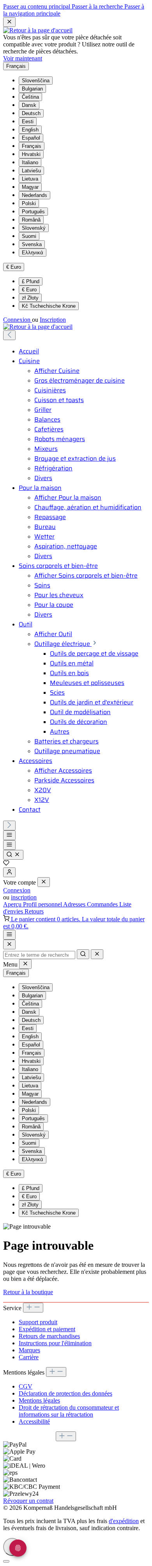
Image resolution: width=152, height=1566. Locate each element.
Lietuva (30, 179)
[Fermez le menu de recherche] (97, 954)
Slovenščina (35, 80)
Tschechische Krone (49, 306)
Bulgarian (32, 89)
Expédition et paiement (47, 1329)
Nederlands (34, 195)
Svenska (32, 244)
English (30, 130)
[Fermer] (6, 1561)
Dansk (29, 105)
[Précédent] (9, 335)
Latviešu (31, 171)
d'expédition (124, 1521)
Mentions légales (39, 1400)
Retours (34, 911)
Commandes (103, 904)
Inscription (53, 319)
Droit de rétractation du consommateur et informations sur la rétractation (69, 1411)
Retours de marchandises (49, 1336)
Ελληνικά (32, 252)
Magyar (30, 187)
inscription (24, 897)
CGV (25, 1386)
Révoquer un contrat (28, 1500)
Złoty (30, 298)
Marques (29, 1350)
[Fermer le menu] (43, 882)
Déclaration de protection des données (65, 1393)
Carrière (29, 1357)
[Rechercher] (13, 855)
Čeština (30, 97)
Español (31, 138)
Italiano (30, 162)
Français (31, 146)
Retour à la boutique (28, 1292)
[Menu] (9, 835)
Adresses (75, 904)
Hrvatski (31, 154)
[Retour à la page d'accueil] (37, 30)
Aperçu (13, 904)
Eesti (28, 121)
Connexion (17, 319)
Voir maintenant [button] (22, 58)
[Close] (9, 944)
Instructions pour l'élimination (55, 1343)
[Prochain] (9, 825)
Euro (29, 290)
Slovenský (34, 228)
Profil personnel (43, 904)
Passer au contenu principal (37, 6)
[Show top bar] (9, 935)
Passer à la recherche (98, 6)
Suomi (29, 236)
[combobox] (39, 955)
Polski (29, 203)
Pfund (30, 281)
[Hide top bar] (9, 22)
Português (33, 212)
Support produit (38, 1322)
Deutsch (31, 113)
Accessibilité (34, 1421)
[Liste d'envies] (6, 863)
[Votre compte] (9, 872)
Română (31, 220)
